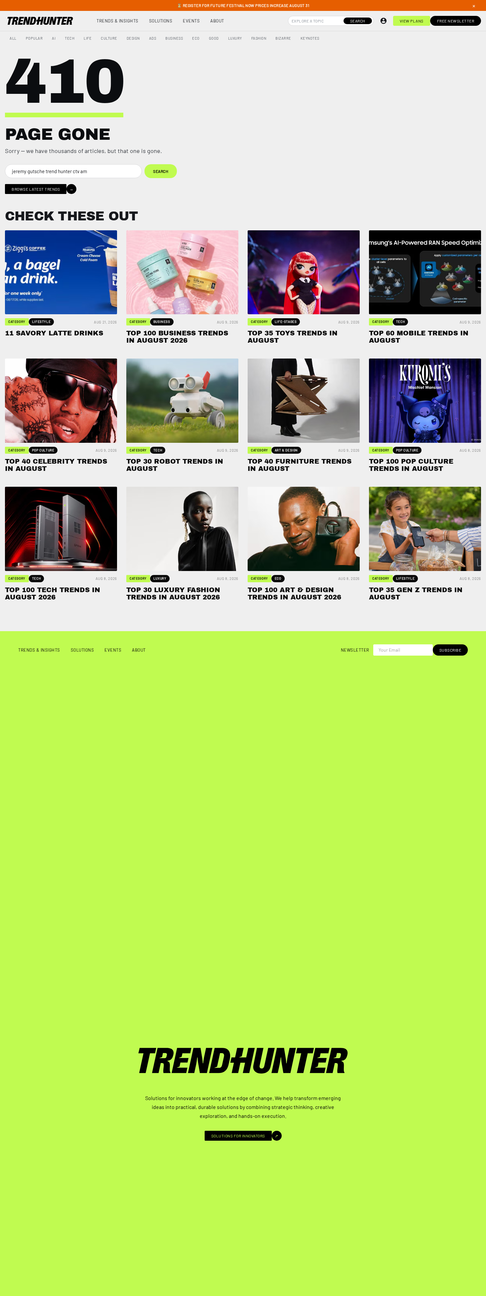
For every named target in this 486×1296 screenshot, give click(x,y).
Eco (196, 38)
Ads (152, 38)
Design (133, 38)
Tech (69, 38)
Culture (109, 38)
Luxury (235, 38)
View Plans (412, 21)
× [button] (473, 6)
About (217, 20)
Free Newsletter (455, 21)
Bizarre (283, 38)
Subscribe (450, 650)
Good (214, 38)
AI (54, 38)
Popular (34, 38)
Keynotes (310, 38)
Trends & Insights (118, 20)
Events (191, 20)
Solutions (161, 20)
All (13, 38)
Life (88, 38)
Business (174, 38)
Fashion (258, 38)
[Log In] (383, 20)
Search (357, 21)
